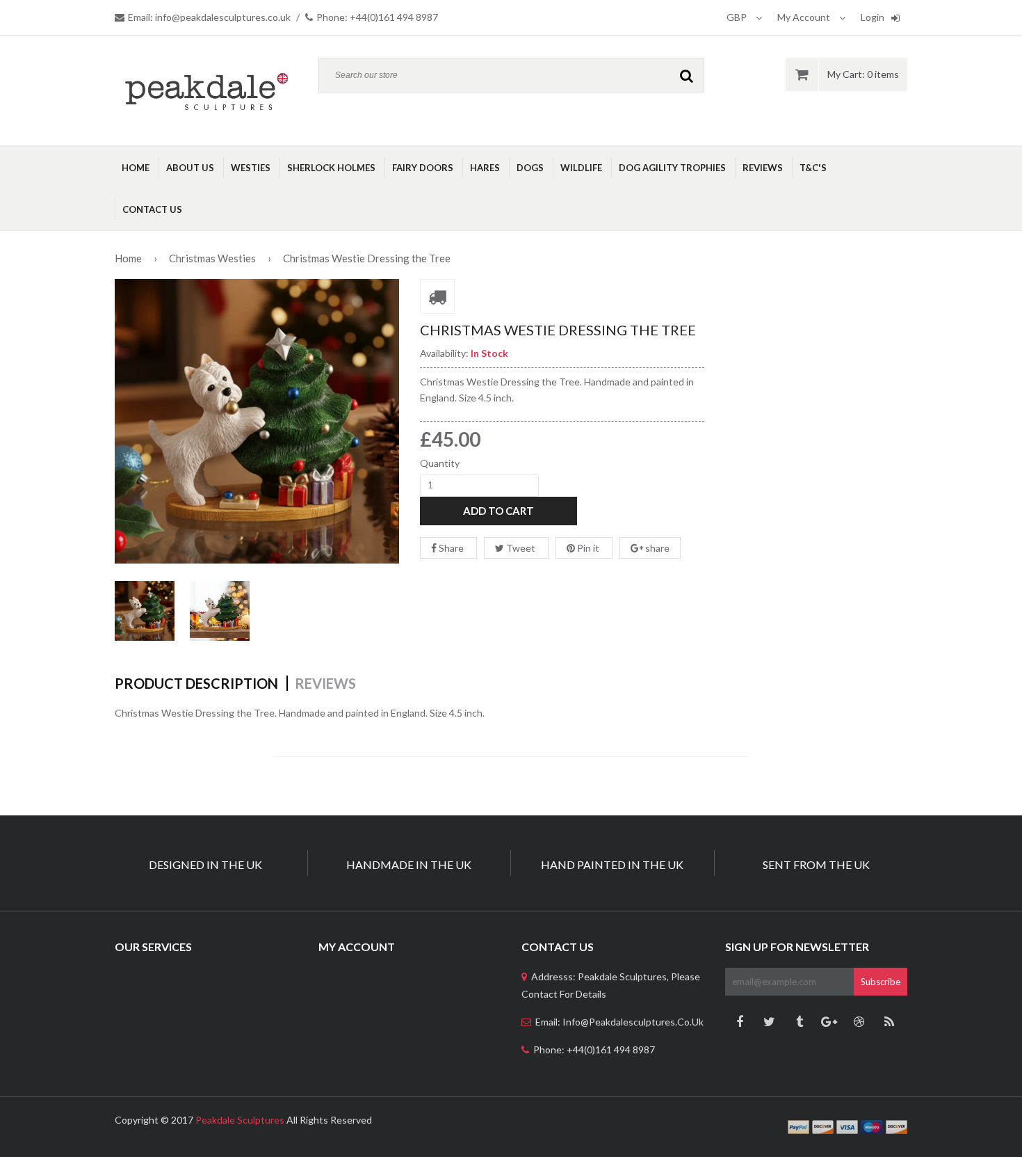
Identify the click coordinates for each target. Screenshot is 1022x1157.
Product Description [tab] (196, 683)
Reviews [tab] (325, 683)
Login (872, 17)
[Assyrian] (206, 90)
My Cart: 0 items (863, 74)
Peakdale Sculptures (239, 1120)
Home (128, 258)
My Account (804, 17)
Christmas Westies (212, 258)
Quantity (440, 463)
